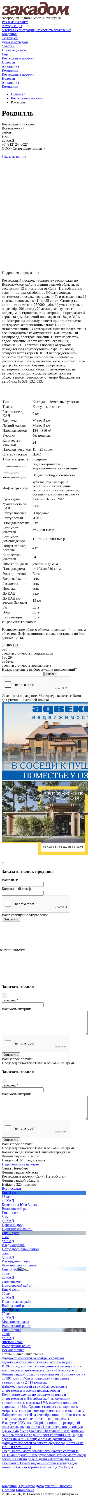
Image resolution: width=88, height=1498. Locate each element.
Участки (8, 46)
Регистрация (18, 30)
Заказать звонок (14, 156)
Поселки (8, 1490)
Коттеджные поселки (18, 58)
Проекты (65, 1486)
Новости (8, 62)
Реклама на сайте (15, 22)
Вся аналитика (13, 1350)
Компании (10, 70)
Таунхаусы (10, 38)
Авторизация (12, 26)
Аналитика (10, 66)
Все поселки (11, 1188)
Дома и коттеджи (15, 42)
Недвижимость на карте (20, 1164)
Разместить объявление (53, 30)
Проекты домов (14, 50)
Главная (17, 94)
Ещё (5, 54)
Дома (40, 1486)
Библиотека (25, 1490)
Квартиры (9, 34)
